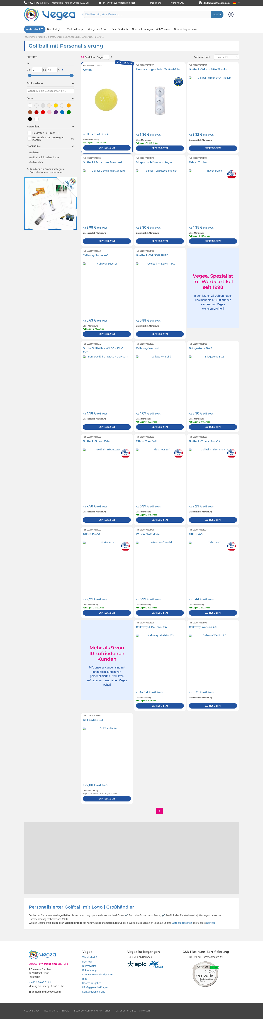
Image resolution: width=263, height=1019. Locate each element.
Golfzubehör (36, 162)
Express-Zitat (107, 148)
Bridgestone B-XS (200, 348)
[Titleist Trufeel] (213, 193)
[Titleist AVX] (213, 565)
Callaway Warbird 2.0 (202, 627)
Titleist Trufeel (198, 162)
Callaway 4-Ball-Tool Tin (151, 627)
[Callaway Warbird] (160, 379)
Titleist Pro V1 (91, 534)
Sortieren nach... (203, 57)
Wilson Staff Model (148, 534)
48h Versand (163, 29)
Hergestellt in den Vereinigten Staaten (53, 138)
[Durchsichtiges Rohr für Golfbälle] (160, 101)
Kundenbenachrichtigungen (97, 974)
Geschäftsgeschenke (185, 29)
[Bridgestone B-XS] (213, 379)
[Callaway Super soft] (107, 286)
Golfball (88, 69)
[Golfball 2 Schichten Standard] (107, 193)
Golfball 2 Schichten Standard (102, 162)
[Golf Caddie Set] (107, 751)
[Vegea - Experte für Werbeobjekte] (49, 20)
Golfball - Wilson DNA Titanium (209, 69)
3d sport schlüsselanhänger (154, 162)
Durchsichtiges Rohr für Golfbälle (158, 69)
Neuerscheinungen (142, 29)
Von (29, 69)
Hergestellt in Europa (46, 133)
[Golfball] (107, 100)
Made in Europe (75, 29)
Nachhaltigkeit (55, 29)
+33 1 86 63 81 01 (41, 982)
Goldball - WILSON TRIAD (152, 255)
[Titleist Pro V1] (107, 565)
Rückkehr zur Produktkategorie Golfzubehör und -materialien (47, 171)
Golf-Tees (34, 152)
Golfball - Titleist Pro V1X (204, 441)
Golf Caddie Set (93, 720)
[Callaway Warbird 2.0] (213, 658)
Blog (84, 978)
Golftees (210, 922)
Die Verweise (89, 965)
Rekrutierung (89, 970)
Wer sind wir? (177, 2)
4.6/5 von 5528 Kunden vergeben (118, 2)
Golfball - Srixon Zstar (97, 441)
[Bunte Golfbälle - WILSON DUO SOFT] (107, 379)
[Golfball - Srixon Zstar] (107, 472)
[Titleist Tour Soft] (160, 472)
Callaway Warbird (147, 348)
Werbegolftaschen (182, 922)
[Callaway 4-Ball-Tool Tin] (160, 658)
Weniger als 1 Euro (98, 29)
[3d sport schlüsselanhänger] (160, 193)
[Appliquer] (62, 70)
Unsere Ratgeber (91, 983)
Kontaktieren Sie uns (93, 991)
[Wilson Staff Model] (160, 565)
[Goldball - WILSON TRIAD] (160, 286)
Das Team (155, 2)
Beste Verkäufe (120, 29)
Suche (217, 14)
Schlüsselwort (35, 83)
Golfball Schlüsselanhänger (44, 157)
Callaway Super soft (96, 255)
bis (44, 69)
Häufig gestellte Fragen (95, 987)
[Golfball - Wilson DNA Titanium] (213, 101)
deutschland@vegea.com (216, 3)
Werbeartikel (33, 29)
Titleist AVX (196, 534)
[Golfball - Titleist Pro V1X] (213, 472)
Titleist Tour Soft (146, 441)
